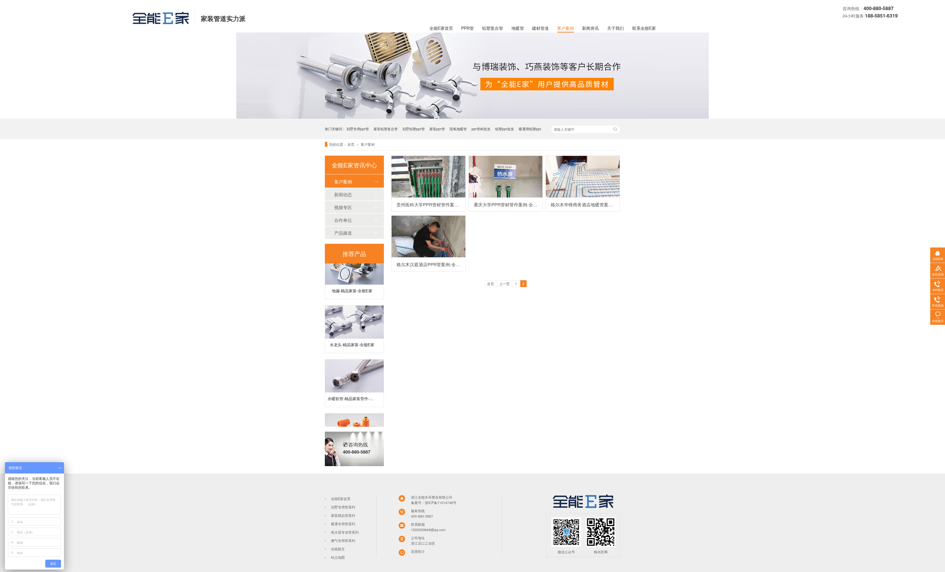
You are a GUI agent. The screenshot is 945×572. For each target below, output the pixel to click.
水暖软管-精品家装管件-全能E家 (356, 390)
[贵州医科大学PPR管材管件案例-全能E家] (428, 176)
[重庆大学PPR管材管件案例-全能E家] (506, 176)
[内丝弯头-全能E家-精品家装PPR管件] (354, 421)
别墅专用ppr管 (357, 128)
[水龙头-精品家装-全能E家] (354, 313)
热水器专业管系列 (345, 532)
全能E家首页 (441, 28)
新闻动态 (343, 194)
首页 (351, 144)
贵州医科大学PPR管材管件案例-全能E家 (428, 204)
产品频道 (343, 232)
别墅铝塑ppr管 (413, 128)
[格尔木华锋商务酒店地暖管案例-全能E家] (583, 176)
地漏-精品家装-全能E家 (352, 282)
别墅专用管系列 (343, 507)
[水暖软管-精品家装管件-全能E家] (354, 367)
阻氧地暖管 (458, 128)
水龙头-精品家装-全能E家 (352, 336)
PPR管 (467, 28)
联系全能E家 (644, 28)
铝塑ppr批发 (504, 128)
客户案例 (565, 28)
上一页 (504, 283)
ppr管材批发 (481, 128)
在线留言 (338, 548)
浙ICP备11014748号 (441, 502)
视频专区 (343, 207)
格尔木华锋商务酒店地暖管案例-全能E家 (583, 204)
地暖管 (517, 28)
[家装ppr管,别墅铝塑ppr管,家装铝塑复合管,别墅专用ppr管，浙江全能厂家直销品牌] (160, 22)
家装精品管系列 (343, 515)
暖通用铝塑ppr (530, 128)
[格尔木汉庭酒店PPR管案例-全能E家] (428, 236)
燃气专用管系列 (343, 540)
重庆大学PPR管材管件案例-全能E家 (506, 204)
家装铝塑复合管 (386, 128)
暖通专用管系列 (343, 523)
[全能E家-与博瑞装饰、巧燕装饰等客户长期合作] (472, 117)
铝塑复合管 (492, 28)
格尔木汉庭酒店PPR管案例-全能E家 (428, 264)
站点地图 (338, 557)
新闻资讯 (590, 28)
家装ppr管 (437, 128)
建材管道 (540, 28)
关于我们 (615, 28)
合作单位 (343, 220)
